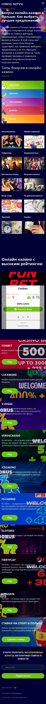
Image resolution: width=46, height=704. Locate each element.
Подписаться (23, 675)
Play (9, 361)
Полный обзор (23, 326)
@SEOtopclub (17, 693)
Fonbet (23, 288)
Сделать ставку (15, 639)
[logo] (12, 3)
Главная (5, 9)
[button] (23, 85)
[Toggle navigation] (43, 3)
